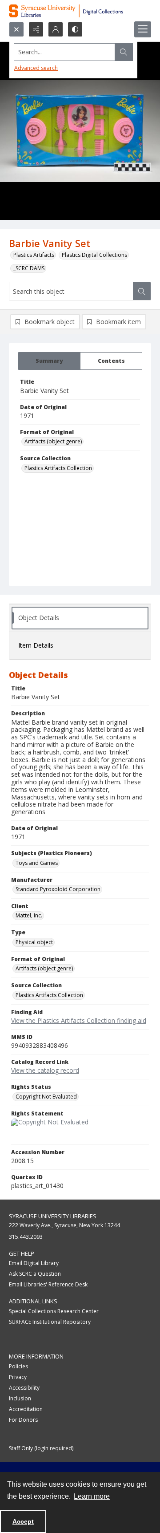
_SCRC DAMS (28, 268)
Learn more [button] (92, 1496)
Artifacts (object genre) (53, 441)
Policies (18, 1366)
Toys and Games (37, 863)
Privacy (18, 1377)
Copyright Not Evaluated (46, 1096)
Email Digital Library (34, 1263)
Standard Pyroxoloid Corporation (58, 889)
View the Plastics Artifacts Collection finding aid (78, 1020)
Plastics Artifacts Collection (58, 468)
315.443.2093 (26, 1237)
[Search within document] (142, 291)
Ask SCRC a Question (35, 1274)
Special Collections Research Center (54, 1311)
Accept (23, 1521)
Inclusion (20, 1398)
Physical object (34, 942)
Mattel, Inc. (29, 915)
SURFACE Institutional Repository (50, 1322)
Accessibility (24, 1387)
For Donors (23, 1420)
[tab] (49, 361)
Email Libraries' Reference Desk (48, 1284)
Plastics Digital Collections (94, 255)
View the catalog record (45, 1070)
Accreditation (26, 1409)
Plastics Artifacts (33, 255)
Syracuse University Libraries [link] (52, 1216)
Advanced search (36, 68)
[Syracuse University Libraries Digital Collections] (80, 10)
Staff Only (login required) (41, 1448)
